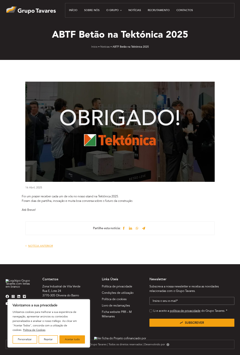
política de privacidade (185, 311)
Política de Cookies (34, 330)
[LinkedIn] (130, 228)
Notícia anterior (40, 246)
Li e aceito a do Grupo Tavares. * (190, 311)
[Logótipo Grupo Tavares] (31, 8)
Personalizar (25, 339)
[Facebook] (123, 228)
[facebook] (7, 296)
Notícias (105, 46)
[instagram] (13, 296)
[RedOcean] (167, 344)
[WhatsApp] (137, 228)
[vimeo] (24, 296)
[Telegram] (143, 228)
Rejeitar (48, 339)
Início (94, 46)
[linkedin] (18, 296)
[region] (49, 323)
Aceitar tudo (72, 339)
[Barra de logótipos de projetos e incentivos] (120, 338)
